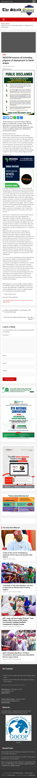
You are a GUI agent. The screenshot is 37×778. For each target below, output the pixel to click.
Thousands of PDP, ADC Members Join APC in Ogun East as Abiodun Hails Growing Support (18, 587)
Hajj (4, 302)
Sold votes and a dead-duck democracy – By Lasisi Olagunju (18, 318)
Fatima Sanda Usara (27, 300)
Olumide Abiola (16, 591)
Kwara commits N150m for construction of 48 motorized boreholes (17, 311)
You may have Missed (11, 528)
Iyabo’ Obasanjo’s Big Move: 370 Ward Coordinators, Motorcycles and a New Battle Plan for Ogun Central (18, 655)
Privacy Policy (29, 773)
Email (5, 363)
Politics (5, 581)
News (4, 54)
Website (5, 370)
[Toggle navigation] (3, 19)
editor (12, 66)
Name (5, 355)
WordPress (32, 775)
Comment (6, 335)
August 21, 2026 (7, 559)
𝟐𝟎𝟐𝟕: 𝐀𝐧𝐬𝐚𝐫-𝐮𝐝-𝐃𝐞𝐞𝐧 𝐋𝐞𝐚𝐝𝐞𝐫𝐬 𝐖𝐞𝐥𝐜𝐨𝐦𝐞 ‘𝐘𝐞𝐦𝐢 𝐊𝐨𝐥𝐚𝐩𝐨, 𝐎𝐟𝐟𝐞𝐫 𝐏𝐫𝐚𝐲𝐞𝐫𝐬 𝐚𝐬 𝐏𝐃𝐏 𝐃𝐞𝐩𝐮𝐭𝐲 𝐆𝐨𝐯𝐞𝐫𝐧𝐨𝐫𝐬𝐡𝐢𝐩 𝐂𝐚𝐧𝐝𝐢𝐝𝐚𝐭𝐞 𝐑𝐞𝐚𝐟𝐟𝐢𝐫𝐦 (18, 763)
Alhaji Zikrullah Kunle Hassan (13, 300)
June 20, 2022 (6, 66)
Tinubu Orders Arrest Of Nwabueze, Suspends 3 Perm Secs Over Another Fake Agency (17, 555)
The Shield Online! (18, 773)
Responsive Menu (34, 1)
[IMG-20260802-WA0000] (18, 156)
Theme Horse (11, 775)
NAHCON (7, 302)
